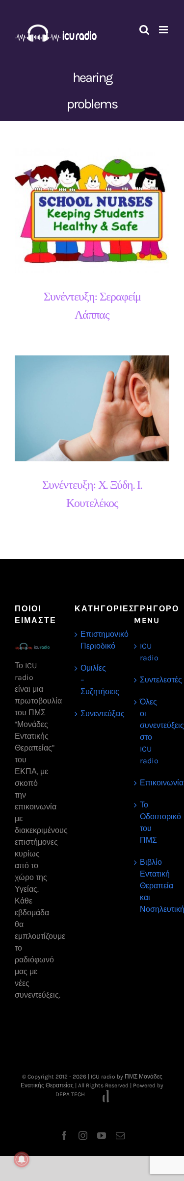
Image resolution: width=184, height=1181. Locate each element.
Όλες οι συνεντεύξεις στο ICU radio (152, 731)
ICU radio (149, 651)
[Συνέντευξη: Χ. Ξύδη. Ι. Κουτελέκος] (92, 408)
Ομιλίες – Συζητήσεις (92, 679)
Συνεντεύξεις (92, 713)
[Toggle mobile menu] (164, 30)
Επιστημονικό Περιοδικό (92, 640)
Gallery (100, 210)
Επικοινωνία (152, 782)
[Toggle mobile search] (144, 30)
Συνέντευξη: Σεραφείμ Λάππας (83, 210)
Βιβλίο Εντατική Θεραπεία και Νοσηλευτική (152, 885)
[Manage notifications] (21, 1159)
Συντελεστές (152, 679)
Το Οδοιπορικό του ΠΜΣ (152, 822)
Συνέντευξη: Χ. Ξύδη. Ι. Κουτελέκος (83, 408)
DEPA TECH (70, 1094)
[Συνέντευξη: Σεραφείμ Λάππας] (92, 210)
